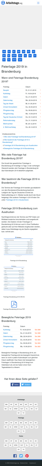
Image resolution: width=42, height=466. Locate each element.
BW (4, 52)
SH (4, 60)
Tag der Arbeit (8, 103)
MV (4, 56)
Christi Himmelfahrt (10, 107)
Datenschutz (24, 463)
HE (34, 52)
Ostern (5, 97)
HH (29, 52)
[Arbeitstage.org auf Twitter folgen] (21, 457)
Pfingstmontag (8, 113)
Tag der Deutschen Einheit (12, 117)
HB (24, 52)
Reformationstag (9, 120)
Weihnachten (8, 123)
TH (9, 60)
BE (14, 52)
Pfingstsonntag (8, 110)
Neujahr (6, 90)
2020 (20, 60)
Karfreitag (6, 93)
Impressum (32, 463)
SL (25, 56)
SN (30, 56)
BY (9, 52)
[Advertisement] (21, 28)
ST (35, 56)
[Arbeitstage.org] (12, 5)
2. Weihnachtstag (9, 127)
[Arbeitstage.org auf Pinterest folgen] (27, 457)
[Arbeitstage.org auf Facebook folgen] (15, 457)
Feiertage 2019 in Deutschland (17, 200)
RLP (20, 56)
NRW (14, 56)
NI (8, 56)
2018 (14, 60)
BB (19, 52)
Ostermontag (7, 100)
